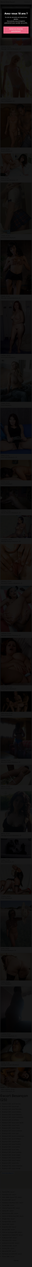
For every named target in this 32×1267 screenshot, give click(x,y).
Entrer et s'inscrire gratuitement (16, 30)
